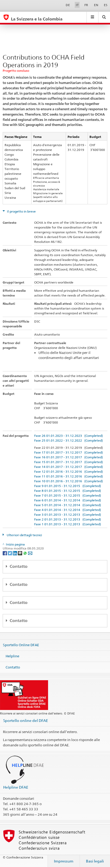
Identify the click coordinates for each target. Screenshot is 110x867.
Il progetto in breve (21, 211)
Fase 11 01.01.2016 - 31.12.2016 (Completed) (68, 476)
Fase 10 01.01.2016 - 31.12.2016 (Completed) (68, 481)
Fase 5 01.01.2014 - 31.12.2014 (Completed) (67, 505)
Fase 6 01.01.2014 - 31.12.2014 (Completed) (67, 500)
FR (86, 5)
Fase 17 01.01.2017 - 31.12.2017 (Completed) (68, 452)
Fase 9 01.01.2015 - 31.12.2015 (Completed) (67, 486)
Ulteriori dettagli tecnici (24, 535)
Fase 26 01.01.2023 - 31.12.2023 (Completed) (68, 435)
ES (105, 5)
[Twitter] (10, 553)
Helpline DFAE (15, 787)
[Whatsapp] (25, 553)
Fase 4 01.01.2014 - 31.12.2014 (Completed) (67, 509)
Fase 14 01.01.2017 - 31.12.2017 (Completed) (68, 466)
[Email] (30, 553)
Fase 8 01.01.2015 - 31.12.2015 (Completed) (67, 490)
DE (68, 5)
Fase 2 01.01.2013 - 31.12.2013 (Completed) (67, 519)
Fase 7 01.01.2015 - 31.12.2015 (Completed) (67, 495)
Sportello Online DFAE (21, 645)
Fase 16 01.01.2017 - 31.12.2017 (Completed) (68, 457)
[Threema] (20, 553)
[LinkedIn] (15, 553)
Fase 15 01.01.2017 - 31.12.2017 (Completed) (68, 462)
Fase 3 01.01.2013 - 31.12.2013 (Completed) (67, 514)
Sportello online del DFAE (25, 720)
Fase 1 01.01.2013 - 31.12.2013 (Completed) (67, 524)
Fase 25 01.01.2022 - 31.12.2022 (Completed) (68, 440)
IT (77, 5)
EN (96, 5)
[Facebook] (5, 553)
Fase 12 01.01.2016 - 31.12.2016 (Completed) (68, 471)
